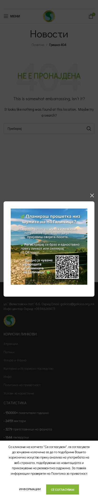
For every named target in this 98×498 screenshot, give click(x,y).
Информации (30, 489)
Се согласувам (62, 489)
